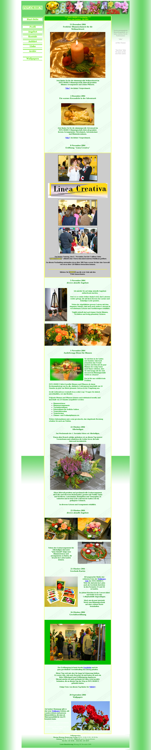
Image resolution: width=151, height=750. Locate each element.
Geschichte (87, 667)
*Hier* (67, 88)
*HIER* (92, 687)
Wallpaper (56, 711)
